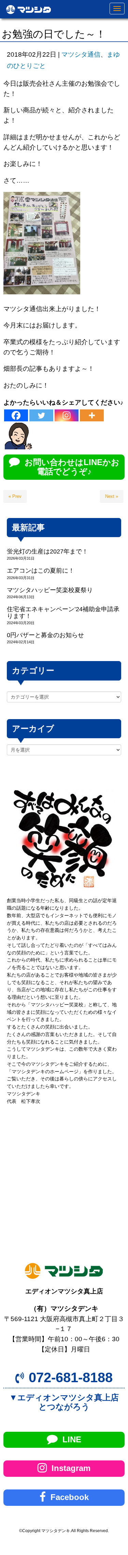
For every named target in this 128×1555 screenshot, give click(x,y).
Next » (111, 496)
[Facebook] (16, 415)
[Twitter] (41, 415)
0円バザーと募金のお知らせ (45, 635)
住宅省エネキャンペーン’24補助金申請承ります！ (63, 612)
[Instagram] (67, 415)
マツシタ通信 (80, 54)
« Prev (15, 496)
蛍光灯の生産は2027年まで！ (47, 551)
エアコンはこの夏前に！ (40, 570)
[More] (92, 415)
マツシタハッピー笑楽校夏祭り (50, 590)
